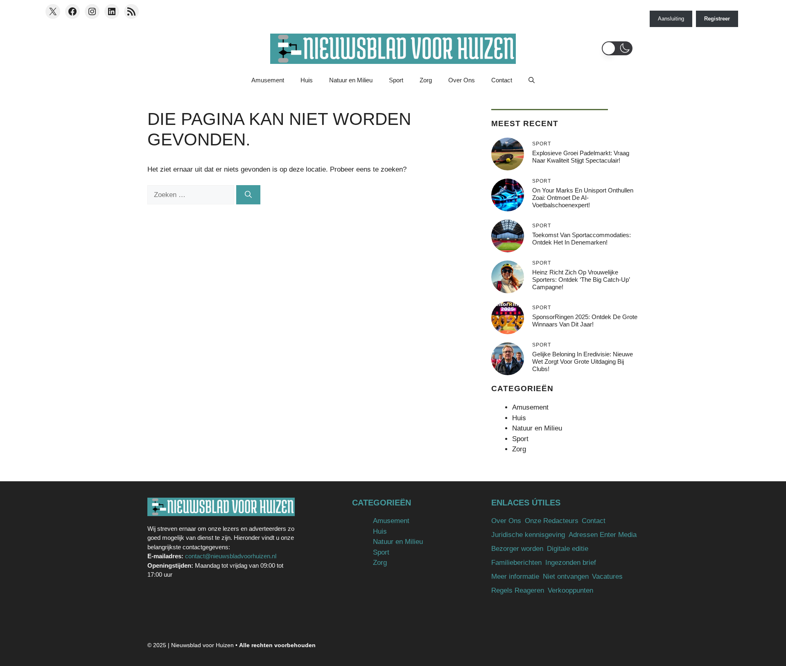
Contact (501, 80)
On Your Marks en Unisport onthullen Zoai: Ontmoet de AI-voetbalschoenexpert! (582, 197)
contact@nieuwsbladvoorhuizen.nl (230, 556)
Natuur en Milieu (351, 80)
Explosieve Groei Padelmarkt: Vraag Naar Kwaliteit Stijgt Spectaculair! (580, 157)
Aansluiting (671, 19)
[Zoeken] (248, 195)
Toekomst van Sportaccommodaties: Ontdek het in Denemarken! (581, 238)
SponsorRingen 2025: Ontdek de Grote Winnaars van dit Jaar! (584, 320)
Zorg (426, 80)
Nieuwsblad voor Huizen (202, 645)
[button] (617, 48)
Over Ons (461, 80)
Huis (306, 80)
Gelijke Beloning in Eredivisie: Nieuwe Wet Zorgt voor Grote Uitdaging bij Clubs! (582, 361)
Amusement (267, 80)
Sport (396, 80)
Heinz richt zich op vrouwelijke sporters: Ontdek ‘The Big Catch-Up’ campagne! (581, 279)
